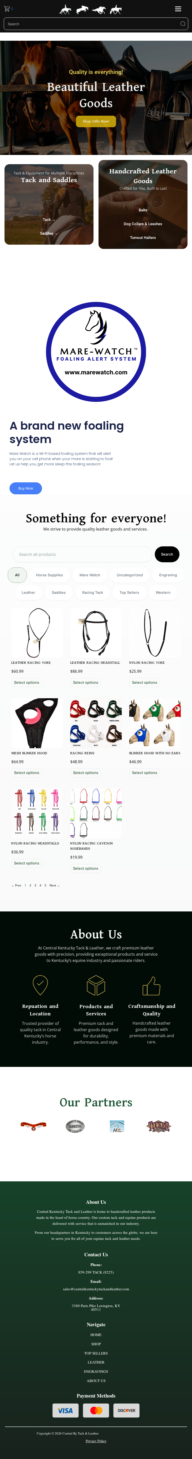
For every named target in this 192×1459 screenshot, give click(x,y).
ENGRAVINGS (96, 1371)
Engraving (168, 575)
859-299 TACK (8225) (96, 1272)
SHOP (96, 1343)
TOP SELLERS (96, 1353)
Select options (26, 682)
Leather (28, 592)
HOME (96, 1334)
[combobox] (82, 554)
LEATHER (96, 1362)
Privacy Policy (96, 1441)
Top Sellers (129, 592)
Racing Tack (92, 592)
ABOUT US (96, 1380)
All (17, 575)
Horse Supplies (49, 575)
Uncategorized (130, 575)
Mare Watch (90, 575)
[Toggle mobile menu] (178, 9)
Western (163, 592)
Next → (55, 885)
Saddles (59, 592)
